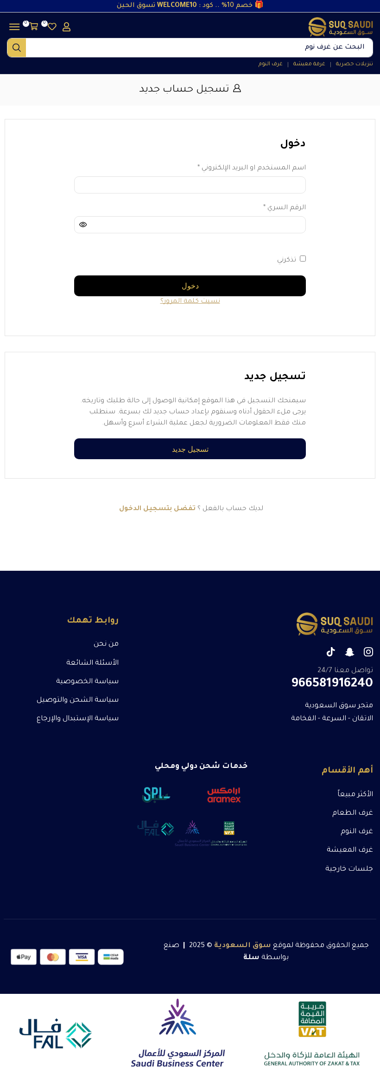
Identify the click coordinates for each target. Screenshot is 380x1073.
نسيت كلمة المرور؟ (190, 302)
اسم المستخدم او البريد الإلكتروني (251, 167)
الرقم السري (284, 207)
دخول (190, 285)
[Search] (16, 47)
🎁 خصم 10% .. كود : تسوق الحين (190, 6)
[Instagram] (368, 651)
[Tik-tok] (331, 651)
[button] (50, 27)
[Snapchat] (350, 651)
